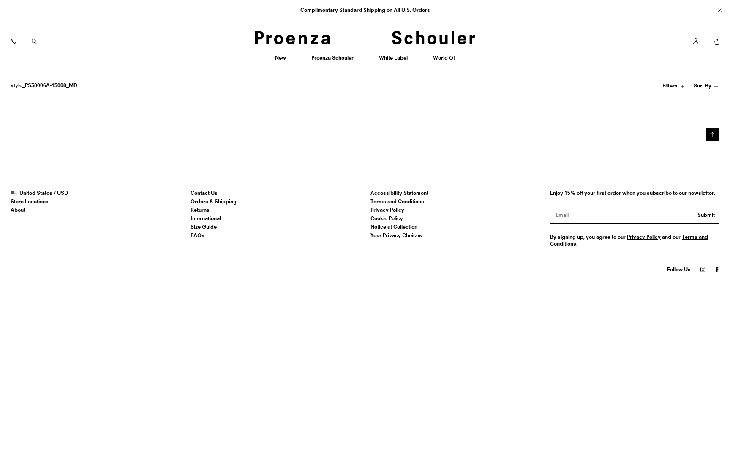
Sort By (703, 87)
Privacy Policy (387, 210)
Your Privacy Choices (396, 235)
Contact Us (204, 193)
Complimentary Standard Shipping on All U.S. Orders (365, 10)
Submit (706, 215)
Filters (671, 87)
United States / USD (43, 193)
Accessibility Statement (399, 193)
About (18, 210)
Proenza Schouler (332, 60)
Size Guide (204, 227)
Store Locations (30, 201)
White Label (393, 60)
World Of (445, 60)
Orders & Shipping (214, 201)
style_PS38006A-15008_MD (44, 85)
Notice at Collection (393, 227)
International (206, 218)
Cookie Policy (386, 218)
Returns (200, 210)
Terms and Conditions (397, 201)
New (283, 60)
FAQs (197, 235)
